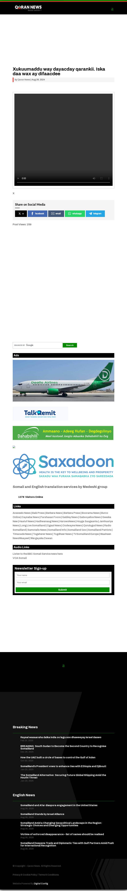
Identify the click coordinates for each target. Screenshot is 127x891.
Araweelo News (22, 513)
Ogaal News (54, 525)
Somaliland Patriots (99, 529)
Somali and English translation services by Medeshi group (60, 487)
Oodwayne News (72, 525)
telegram (97, 214)
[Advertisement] (63, 45)
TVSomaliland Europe (86, 534)
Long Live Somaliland (33, 525)
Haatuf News (26, 521)
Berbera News (54, 513)
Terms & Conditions (48, 875)
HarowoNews (67, 521)
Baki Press (38, 513)
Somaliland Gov (77, 529)
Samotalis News (37, 529)
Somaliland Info (57, 529)
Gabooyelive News (90, 517)
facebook (39, 214)
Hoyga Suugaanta (87, 521)
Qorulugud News (93, 525)
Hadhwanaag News (47, 521)
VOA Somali (20, 558)
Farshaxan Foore (51, 517)
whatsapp (77, 214)
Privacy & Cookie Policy (25, 875)
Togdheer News (63, 534)
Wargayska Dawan (41, 538)
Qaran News (24, 80)
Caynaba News (30, 517)
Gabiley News (70, 517)
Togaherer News (42, 534)
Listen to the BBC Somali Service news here (38, 554)
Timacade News (22, 534)
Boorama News (91, 513)
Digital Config (41, 883)
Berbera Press (72, 513)
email (58, 214)
